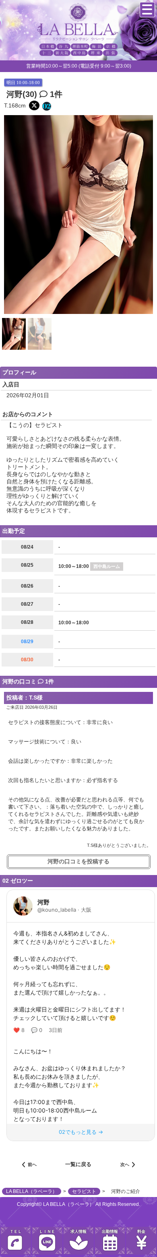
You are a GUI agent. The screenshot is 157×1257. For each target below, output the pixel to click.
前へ (32, 1164)
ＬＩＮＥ (47, 1231)
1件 (55, 94)
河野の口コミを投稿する (78, 861)
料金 (141, 1231)
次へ (124, 1164)
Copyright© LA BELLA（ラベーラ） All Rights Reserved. (78, 1204)
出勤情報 (110, 1231)
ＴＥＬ (16, 1231)
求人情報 (78, 1231)
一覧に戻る (78, 1164)
